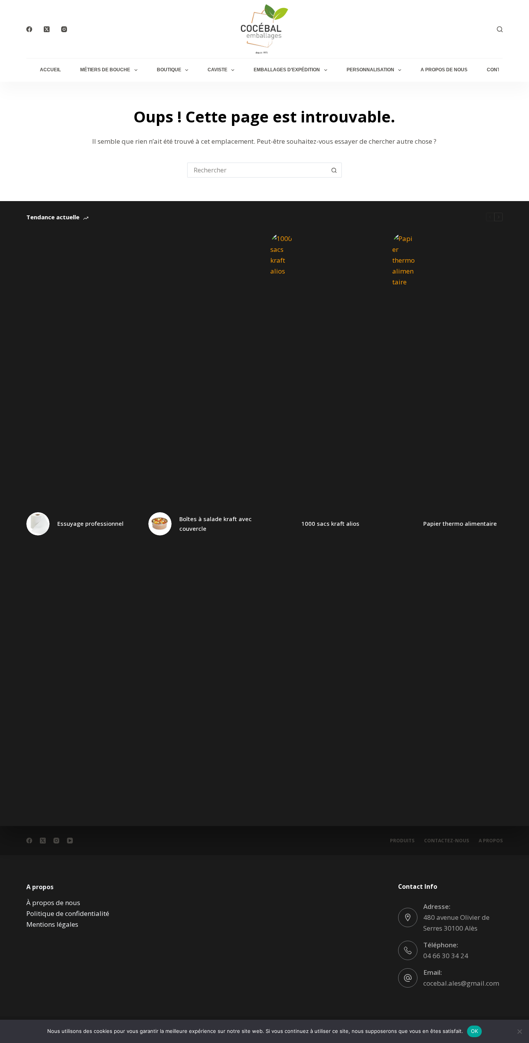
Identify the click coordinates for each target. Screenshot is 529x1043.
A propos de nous (444, 69)
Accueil (50, 69)
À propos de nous (53, 902)
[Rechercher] (500, 29)
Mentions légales (52, 924)
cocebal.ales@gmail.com (461, 983)
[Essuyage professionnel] (38, 523)
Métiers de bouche (105, 69)
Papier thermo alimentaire (460, 523)
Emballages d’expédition (287, 69)
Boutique (169, 69)
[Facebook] (29, 29)
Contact (498, 69)
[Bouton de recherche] (334, 170)
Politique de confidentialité (67, 913)
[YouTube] (70, 840)
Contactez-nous (446, 841)
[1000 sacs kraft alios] (282, 523)
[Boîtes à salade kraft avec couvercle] (160, 523)
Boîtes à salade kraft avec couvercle (215, 523)
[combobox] (257, 170)
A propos (491, 841)
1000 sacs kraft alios (330, 523)
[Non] (519, 1031)
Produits (402, 841)
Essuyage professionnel (90, 523)
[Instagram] (64, 29)
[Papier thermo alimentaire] (404, 523)
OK (474, 1031)
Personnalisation (370, 69)
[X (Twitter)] (47, 29)
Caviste (217, 69)
